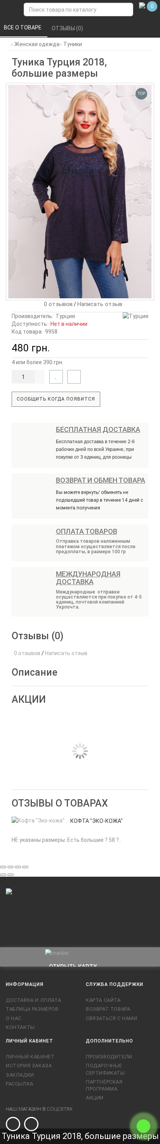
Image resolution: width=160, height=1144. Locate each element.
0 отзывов (57, 304)
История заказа (29, 1065)
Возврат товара (108, 1009)
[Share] (10, 867)
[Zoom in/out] (25, 867)
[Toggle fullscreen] (18, 867)
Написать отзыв (99, 304)
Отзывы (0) (68, 28)
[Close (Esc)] (3, 867)
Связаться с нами (111, 1018)
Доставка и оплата (33, 1000)
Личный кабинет (30, 1057)
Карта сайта (103, 1000)
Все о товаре (23, 27)
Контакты (20, 1027)
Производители (109, 1057)
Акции (95, 1098)
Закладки (20, 1075)
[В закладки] (56, 377)
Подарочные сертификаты (105, 1069)
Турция (65, 316)
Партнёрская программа (104, 1085)
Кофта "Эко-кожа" (96, 821)
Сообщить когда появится (56, 399)
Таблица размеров (32, 1009)
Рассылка (19, 1084)
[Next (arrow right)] (10, 875)
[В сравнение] (74, 377)
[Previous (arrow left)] (3, 875)
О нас (13, 1018)
